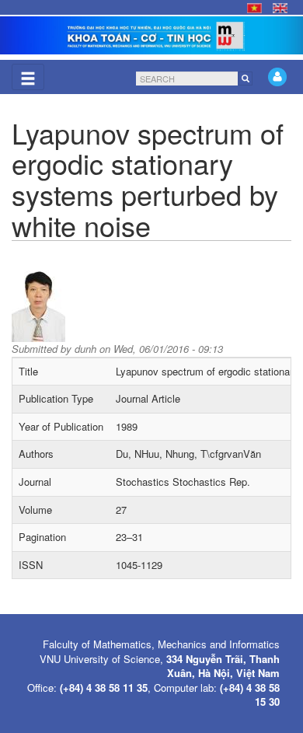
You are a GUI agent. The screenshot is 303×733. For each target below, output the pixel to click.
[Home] (151, 35)
